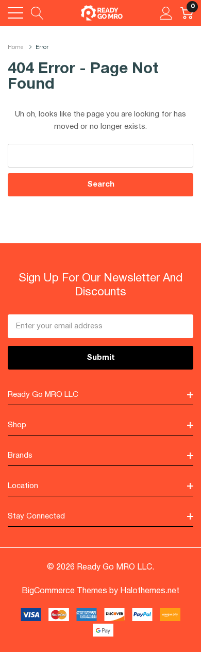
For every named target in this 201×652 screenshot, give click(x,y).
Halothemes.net (149, 591)
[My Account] (166, 13)
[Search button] (37, 13)
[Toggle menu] (15, 13)
